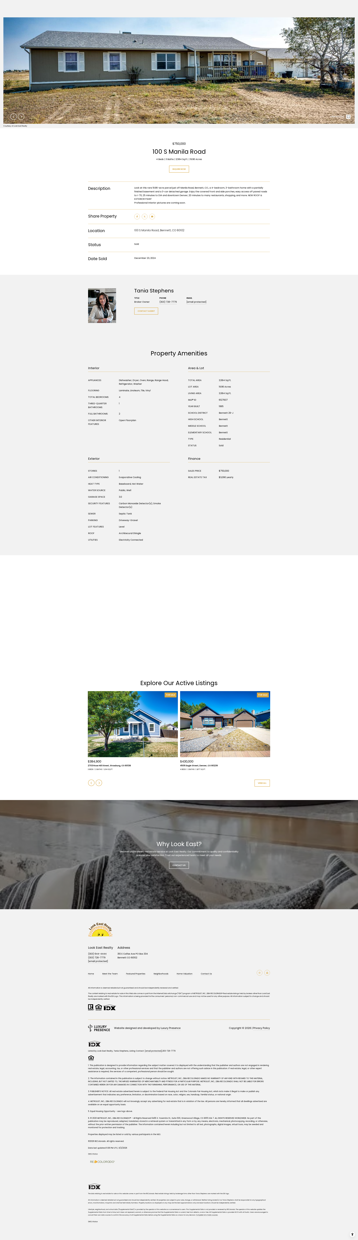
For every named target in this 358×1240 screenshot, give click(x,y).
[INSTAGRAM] (259, 973)
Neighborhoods (161, 973)
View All (262, 783)
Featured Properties (135, 973)
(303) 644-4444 (97, 953)
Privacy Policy (261, 1028)
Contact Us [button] (179, 865)
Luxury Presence (171, 1028)
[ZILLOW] (267, 973)
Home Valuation (184, 973)
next (21, 116)
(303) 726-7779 (168, 301)
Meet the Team (110, 973)
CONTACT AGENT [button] (146, 311)
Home (91, 973)
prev (13, 116)
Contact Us (206, 974)
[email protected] (153, 1051)
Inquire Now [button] (179, 169)
